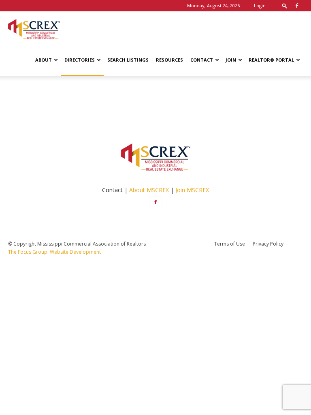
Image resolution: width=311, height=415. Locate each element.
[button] (285, 5)
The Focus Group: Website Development (54, 251)
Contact (201, 60)
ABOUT (43, 60)
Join (231, 60)
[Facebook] (297, 5)
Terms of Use (229, 243)
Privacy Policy (268, 243)
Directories (79, 60)
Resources (169, 60)
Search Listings (128, 60)
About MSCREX (149, 190)
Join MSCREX (192, 190)
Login (260, 5)
